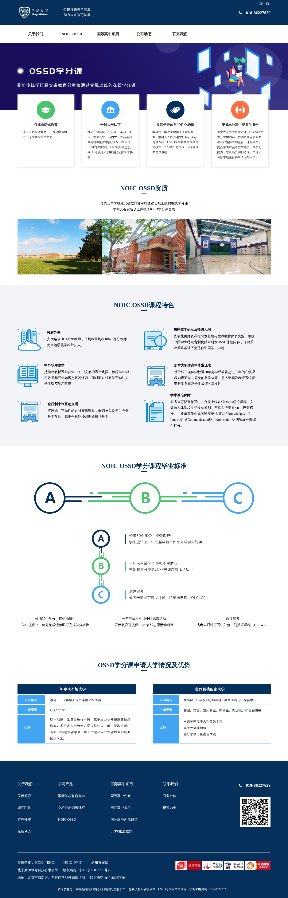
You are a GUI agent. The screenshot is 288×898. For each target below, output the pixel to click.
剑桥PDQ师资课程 (71, 807)
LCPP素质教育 (121, 831)
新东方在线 (99, 862)
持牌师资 (24, 819)
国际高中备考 (120, 807)
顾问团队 (24, 807)
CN (261, 3)
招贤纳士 (169, 807)
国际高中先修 (120, 796)
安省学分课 (147, 889)
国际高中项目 (108, 34)
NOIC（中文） (74, 862)
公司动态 (144, 34)
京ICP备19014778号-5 (94, 870)
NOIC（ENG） (46, 862)
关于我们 (35, 34)
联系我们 (180, 34)
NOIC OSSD (71, 34)
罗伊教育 (24, 796)
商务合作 (169, 796)
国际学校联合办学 (71, 796)
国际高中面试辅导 (123, 819)
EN (268, 3)
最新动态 (24, 831)
